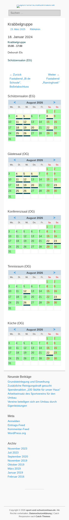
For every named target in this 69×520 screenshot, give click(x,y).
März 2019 (14, 468)
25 (19, 133)
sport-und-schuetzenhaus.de (41, 510)
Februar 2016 (16, 476)
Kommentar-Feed (18, 429)
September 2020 (18, 456)
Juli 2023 (13, 452)
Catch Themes (43, 516)
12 (26, 122)
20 (34, 128)
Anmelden (14, 421)
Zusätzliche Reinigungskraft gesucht (30, 385)
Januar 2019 (15, 472)
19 (26, 128)
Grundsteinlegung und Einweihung (28, 381)
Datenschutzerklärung (40, 513)
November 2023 (17, 448)
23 (57, 185)
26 (26, 133)
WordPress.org (17, 433)
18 (19, 128)
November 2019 (17, 460)
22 (49, 128)
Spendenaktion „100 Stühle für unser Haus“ (34, 389)
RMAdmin (35, 29)
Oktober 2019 (16, 464)
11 (19, 122)
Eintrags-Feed (16, 425)
